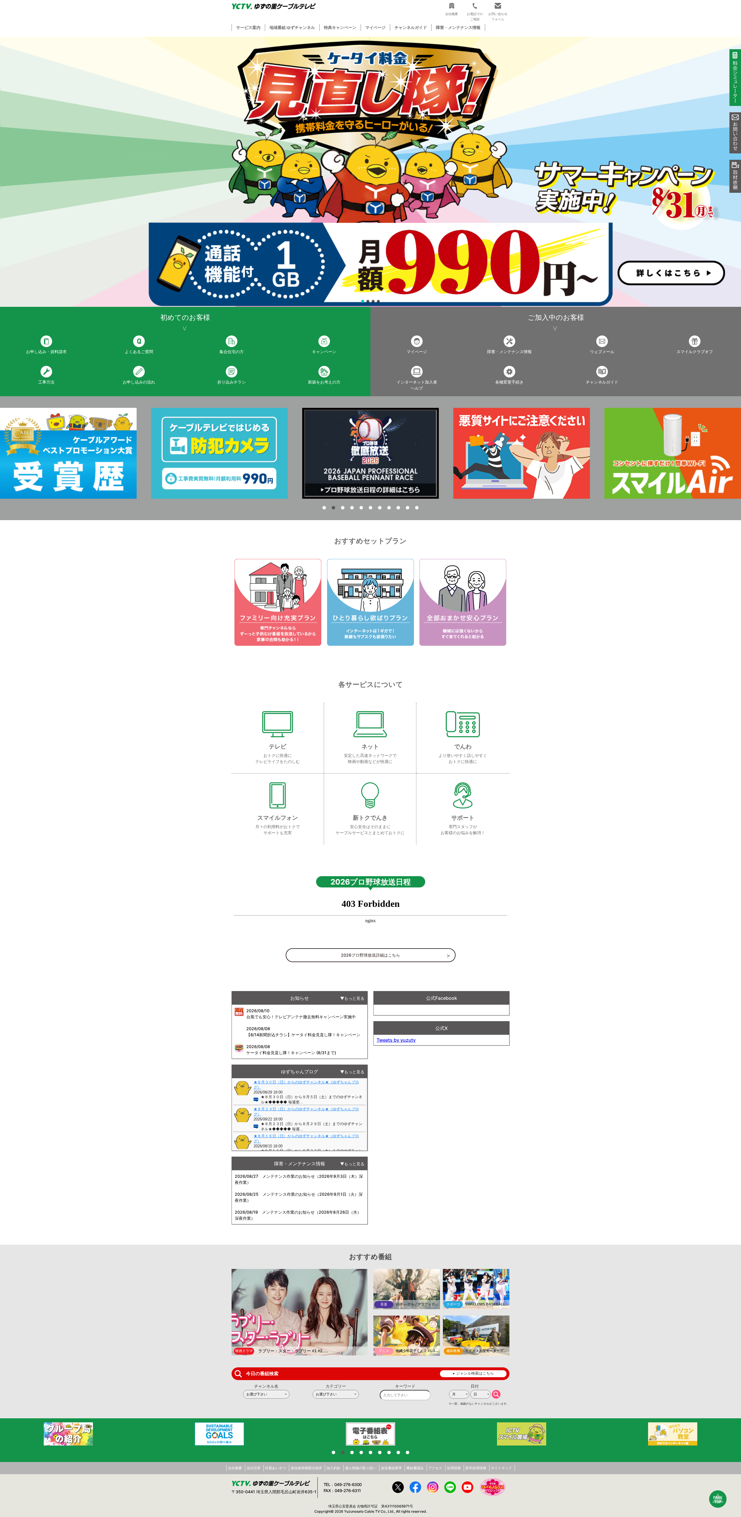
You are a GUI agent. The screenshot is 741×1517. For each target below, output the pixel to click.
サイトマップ (501, 1468)
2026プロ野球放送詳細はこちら (370, 955)
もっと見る (354, 998)
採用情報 (454, 1468)
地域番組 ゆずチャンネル (292, 27)
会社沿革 (254, 1468)
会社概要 (235, 1468)
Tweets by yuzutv (396, 1040)
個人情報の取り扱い (360, 1468)
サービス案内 (248, 27)
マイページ (375, 27)
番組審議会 (415, 1468)
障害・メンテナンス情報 (458, 27)
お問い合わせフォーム (497, 16)
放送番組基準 (391, 1468)
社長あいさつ (275, 1468)
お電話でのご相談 (475, 16)
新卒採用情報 (475, 1468)
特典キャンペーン (340, 27)
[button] (370, 172)
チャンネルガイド (411, 27)
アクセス (435, 1468)
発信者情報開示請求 (306, 1468)
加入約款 (333, 1468)
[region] (370, 172)
